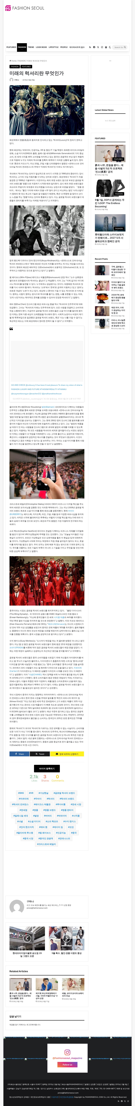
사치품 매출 (59, 617)
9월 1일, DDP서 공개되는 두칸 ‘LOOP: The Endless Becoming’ (109, 203)
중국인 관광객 (46, 838)
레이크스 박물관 (42, 804)
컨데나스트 (65, 838)
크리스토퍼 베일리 (47, 844)
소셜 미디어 (34, 821)
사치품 (76, 815)
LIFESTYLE (54, 47)
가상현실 (44, 793)
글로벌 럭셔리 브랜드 (65, 793)
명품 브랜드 (50, 810)
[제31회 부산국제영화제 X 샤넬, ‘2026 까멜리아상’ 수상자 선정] (47, 984)
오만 (71, 827)
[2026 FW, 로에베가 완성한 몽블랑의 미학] (102, 298)
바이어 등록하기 (47, 768)
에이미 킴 (58, 827)
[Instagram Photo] (14, 1047)
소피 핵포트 (52, 821)
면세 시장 (76, 804)
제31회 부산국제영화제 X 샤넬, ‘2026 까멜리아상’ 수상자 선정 (47, 995)
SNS (22, 793)
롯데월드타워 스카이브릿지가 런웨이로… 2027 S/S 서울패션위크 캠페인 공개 (109, 237)
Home (13, 61)
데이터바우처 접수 (77, 47)
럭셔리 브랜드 (67, 798)
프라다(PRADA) (16, 647)
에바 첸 (43, 827)
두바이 (38, 798)
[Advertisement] (91, 21)
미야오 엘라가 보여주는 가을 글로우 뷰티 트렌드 (118, 285)
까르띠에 (24, 798)
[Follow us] (67, 1053)
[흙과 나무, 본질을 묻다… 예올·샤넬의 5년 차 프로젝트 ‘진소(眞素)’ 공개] (20, 984)
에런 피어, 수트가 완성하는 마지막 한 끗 (118, 310)
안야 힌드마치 (27, 827)
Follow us (67, 1064)
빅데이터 (62, 815)
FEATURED (11, 47)
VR (31, 793)
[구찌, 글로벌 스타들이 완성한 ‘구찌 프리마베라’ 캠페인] (102, 270)
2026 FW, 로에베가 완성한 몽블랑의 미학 (118, 297)
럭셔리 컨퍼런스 (21, 804)
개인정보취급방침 (67, 1097)
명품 (36, 810)
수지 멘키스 (70, 821)
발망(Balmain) (48, 407)
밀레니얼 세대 (21, 815)
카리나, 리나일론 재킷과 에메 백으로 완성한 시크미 (118, 323)
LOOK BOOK (41, 47)
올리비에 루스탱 (25, 832)
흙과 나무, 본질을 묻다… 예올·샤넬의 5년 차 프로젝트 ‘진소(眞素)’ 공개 (20, 995)
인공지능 (61, 832)
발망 (37, 815)
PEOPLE (64, 47)
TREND (31, 47)
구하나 (16, 80)
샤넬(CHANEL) (35, 674)
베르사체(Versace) (56, 624)
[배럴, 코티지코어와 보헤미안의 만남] (73, 984)
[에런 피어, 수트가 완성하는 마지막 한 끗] (102, 311)
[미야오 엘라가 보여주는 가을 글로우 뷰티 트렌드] (102, 286)
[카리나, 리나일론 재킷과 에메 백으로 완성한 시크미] (102, 324)
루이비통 (61, 804)
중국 (74, 832)
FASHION (22, 47)
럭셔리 (51, 798)
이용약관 (54, 1097)
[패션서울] (24, 8)
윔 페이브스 (45, 832)
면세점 (24, 810)
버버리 (48, 815)
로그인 (29, 1025)
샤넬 (21, 821)
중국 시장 (28, 838)
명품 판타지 (67, 810)
